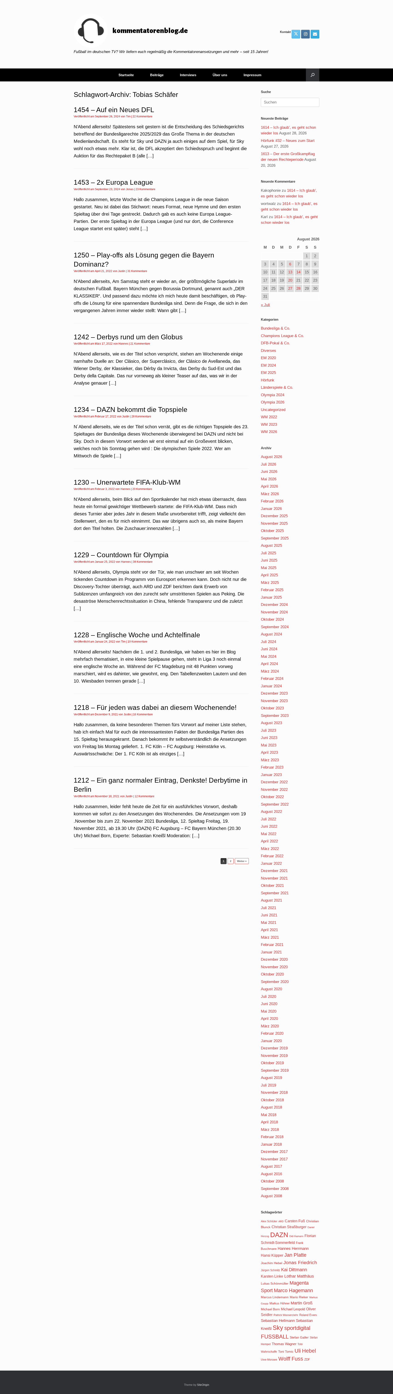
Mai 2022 (268, 834)
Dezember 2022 (274, 782)
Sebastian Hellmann (278, 1320)
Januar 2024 (271, 686)
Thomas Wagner (284, 1344)
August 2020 (271, 989)
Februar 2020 (272, 1033)
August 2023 (271, 723)
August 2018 (271, 1107)
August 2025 (271, 545)
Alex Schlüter (269, 1221)
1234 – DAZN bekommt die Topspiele (130, 409)
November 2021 (274, 878)
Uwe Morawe (269, 1359)
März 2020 (270, 1026)
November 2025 (274, 523)
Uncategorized (273, 410)
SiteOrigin (203, 1385)
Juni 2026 (269, 471)
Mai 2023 (268, 745)
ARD (281, 1221)
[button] (312, 74)
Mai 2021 (268, 922)
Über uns (220, 75)
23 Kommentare (145, 189)
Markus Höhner (280, 1303)
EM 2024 (268, 365)
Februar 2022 (272, 856)
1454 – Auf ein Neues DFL (114, 109)
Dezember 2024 (274, 604)
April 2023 (269, 752)
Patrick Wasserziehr (286, 1315)
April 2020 (269, 1018)
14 (298, 272)
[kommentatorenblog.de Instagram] (305, 34)
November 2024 (274, 612)
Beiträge (157, 75)
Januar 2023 (271, 775)
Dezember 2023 (274, 693)
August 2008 (271, 1196)
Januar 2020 (271, 1041)
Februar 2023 (272, 767)
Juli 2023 (268, 730)
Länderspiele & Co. (277, 387)
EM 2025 (268, 373)
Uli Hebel (305, 1351)
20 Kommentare (142, 489)
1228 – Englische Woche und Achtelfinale (137, 635)
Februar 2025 (272, 590)
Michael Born (270, 1309)
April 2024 (269, 664)
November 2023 (274, 701)
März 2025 (270, 582)
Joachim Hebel (271, 1263)
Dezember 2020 (274, 959)
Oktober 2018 (272, 1100)
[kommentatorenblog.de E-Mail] (315, 34)
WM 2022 (269, 417)
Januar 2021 (271, 952)
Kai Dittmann (294, 1269)
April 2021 (269, 930)
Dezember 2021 (274, 871)
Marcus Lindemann (275, 1297)
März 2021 (270, 937)
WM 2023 (269, 424)
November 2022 (274, 789)
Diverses (268, 350)
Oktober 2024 (272, 619)
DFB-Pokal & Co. (275, 343)
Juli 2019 (268, 1085)
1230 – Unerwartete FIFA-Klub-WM (127, 482)
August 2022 (271, 811)
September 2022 (275, 804)
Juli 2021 (268, 908)
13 (290, 272)
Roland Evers (308, 1315)
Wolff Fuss (290, 1359)
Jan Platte (295, 1255)
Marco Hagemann (293, 1290)
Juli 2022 (268, 819)
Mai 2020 (268, 1011)
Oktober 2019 (272, 1063)
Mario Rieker (299, 1297)
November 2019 (274, 1056)
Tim (128, 116)
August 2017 (271, 1166)
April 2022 (269, 841)
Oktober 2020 (272, 974)
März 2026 (270, 494)
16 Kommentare (143, 714)
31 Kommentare (137, 271)
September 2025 (275, 538)
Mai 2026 (268, 479)
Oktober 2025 (272, 531)
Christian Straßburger (289, 1227)
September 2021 (275, 893)
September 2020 (275, 982)
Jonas (130, 189)
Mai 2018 (268, 1115)
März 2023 (270, 760)
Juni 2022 (269, 826)
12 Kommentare (144, 796)
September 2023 (275, 715)
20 (290, 280)
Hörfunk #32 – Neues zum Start (288, 141)
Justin (121, 271)
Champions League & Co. (282, 336)
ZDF (307, 1359)
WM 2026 (269, 432)
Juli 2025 (268, 553)
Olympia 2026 (272, 402)
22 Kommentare (142, 116)
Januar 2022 (271, 863)
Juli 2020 (268, 996)
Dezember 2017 (274, 1151)
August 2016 (271, 1174)
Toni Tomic (285, 1351)
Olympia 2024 (272, 395)
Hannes (123, 343)
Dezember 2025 (274, 516)
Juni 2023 (269, 738)
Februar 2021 (272, 945)
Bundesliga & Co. (275, 328)
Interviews (188, 75)
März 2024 (270, 671)
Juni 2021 (269, 915)
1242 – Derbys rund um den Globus (128, 337)
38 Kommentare (143, 561)
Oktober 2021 (272, 885)
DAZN (279, 1234)
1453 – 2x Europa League (113, 182)
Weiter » (242, 861)
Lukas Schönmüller (274, 1283)
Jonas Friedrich (300, 1262)
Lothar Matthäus (299, 1276)
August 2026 (271, 457)
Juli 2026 (268, 464)
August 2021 (271, 900)
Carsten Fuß (295, 1221)
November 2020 (274, 967)
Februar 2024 (272, 678)
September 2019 (275, 1070)
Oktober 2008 (272, 1181)
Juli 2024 (268, 642)
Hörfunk (267, 380)
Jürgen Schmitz (270, 1270)
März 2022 (270, 849)
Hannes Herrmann (293, 1248)
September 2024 (275, 627)
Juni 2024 (269, 649)
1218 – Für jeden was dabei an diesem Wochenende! (155, 707)
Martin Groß (301, 1303)
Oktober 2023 (272, 708)
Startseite (126, 75)
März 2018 (270, 1129)
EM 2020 (268, 358)
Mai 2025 (268, 568)
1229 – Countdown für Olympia (121, 555)
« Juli (265, 305)
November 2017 (274, 1159)
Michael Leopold (293, 1309)
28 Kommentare (141, 416)
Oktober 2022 (272, 797)
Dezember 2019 (274, 1048)
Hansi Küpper (272, 1255)
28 (298, 288)
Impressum (252, 75)
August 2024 (271, 634)
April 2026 (269, 486)
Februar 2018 (272, 1137)
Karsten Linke (272, 1276)
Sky (278, 1327)
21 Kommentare (140, 343)
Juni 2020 (269, 1004)
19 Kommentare (137, 641)
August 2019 (271, 1078)
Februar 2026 (272, 501)
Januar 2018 (271, 1144)
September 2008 (275, 1189)
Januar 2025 (271, 597)
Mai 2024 (268, 656)
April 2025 (269, 575)
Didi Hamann (296, 1236)
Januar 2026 (271, 509)
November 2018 (274, 1092)
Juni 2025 (269, 560)
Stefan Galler (299, 1337)
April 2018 (269, 1122)
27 (290, 288)
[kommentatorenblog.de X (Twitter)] (296, 34)
